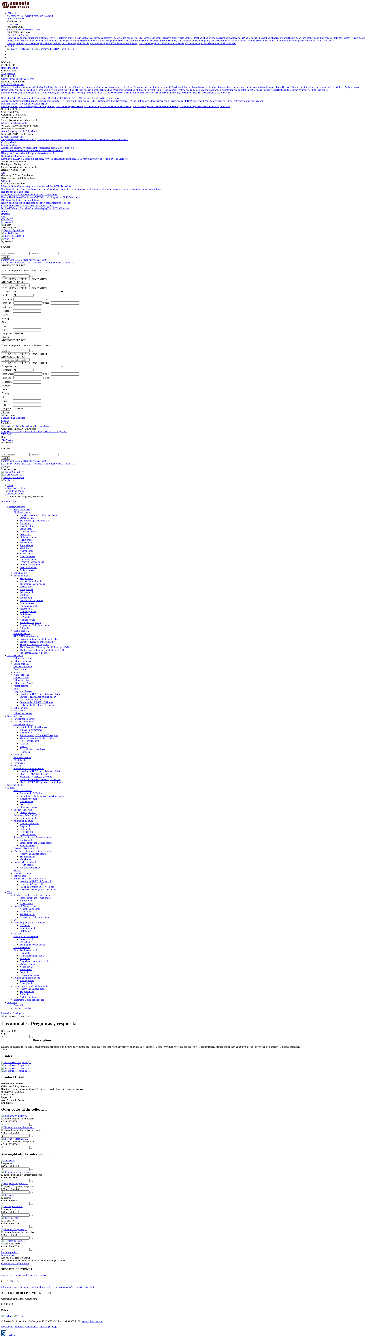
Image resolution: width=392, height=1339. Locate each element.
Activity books (358, 38)
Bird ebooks (38, 147)
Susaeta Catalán (15, 655)
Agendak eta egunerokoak (32, 749)
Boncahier (25, 35)
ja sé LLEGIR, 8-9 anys (31, 699)
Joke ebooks (105, 139)
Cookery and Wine (22, 809)
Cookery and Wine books (203, 101)
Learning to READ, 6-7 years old (17, 158)
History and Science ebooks (14, 153)
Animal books (237, 38)
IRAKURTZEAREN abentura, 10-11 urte (40, 779)
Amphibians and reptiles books (62, 189)
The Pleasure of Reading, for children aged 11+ (185, 43)
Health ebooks (8, 156)
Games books (51, 194)
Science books (75, 40)
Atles (16, 688)
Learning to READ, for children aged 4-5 (40, 694)
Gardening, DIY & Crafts (25, 815)
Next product (7, 1255)
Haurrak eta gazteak (23, 724)
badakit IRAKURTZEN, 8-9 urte (36, 776)
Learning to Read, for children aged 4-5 (26, 43)
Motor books (223, 40)
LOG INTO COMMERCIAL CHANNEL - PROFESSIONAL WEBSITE (37, 262)
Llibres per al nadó (22, 658)
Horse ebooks (51, 147)
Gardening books (237, 40)
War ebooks (49, 153)
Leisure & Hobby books (172, 40)
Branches (5, 214)
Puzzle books (183, 38)
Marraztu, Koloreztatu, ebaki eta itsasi (38, 738)
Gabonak (17, 754)
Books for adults (56, 98)
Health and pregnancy (294, 40)
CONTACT (7, 219)
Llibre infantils (20, 708)
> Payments (23, 1287)
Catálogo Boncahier (26, 431)
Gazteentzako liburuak (24, 721)
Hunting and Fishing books (39, 101)
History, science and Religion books (165, 101)
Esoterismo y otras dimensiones (247, 101)
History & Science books (300, 38)
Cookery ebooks (9, 142)
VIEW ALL (7, 434)
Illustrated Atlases (31, 29)
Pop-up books (211, 38)
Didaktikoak (19, 760)
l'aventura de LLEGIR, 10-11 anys (36, 702)
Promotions (6, 1013)
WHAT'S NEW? (9, 501)
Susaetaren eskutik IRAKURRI (28, 768)
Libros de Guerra (224, 101)
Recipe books (14, 40)
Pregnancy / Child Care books (319, 40)
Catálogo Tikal (60, 431)
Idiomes (17, 672)
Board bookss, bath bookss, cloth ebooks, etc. (45, 139)
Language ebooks (16, 131)
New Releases (8, 431)
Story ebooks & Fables (12, 139)
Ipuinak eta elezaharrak (31, 730)
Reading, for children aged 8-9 (97, 43)
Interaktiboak (26, 732)
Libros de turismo (151, 40)
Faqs (3, 216)
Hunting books (8, 191)
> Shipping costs (9, 1287)
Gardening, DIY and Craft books (132, 101)
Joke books (156, 38)
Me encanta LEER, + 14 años (222, 43)
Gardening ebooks (10, 145)
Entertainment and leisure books (16, 194)
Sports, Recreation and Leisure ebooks (32, 837)
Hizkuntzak (19, 763)
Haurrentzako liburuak (24, 719)
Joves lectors (19, 710)
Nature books (250, 38)
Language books (280, 38)
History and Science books (14, 202)
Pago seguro (7, 1326)
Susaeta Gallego (15, 785)
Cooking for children (322, 38)
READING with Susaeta (109, 98)
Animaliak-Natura (22, 757)
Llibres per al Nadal (23, 683)
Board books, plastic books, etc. (76, 38)
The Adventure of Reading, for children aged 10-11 (137, 43)
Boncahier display (38, 103)
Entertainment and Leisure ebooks (31, 150)
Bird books (42, 189)
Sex (114, 101)
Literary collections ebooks (14, 123)
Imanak (23, 746)
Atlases (4, 131)
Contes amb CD (21, 663)
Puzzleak (24, 743)
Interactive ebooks (76, 139)
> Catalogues (30, 1275)
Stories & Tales (53, 38)
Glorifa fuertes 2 (15, 29)
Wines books (22, 205)
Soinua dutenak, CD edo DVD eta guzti (39, 735)
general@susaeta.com (92, 1321)
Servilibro (11, 1335)
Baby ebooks (31, 131)
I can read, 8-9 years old (45, 158)
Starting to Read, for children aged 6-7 (64, 43)
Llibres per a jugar (22, 661)
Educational (97, 38)
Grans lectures (20, 669)
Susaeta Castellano (16, 506)
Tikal (17, 35)
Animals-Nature (275, 40)
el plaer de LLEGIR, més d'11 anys (37, 705)
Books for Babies (15, 18)
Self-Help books (43, 197)
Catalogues (18, 1013)
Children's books (26, 98)
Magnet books (197, 38)
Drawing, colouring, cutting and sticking (26, 38)
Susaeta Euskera (15, 716)
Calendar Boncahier (20, 103)
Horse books (112, 189)
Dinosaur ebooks (66, 147)
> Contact (42, 1275)
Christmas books (169, 38)
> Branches (18, 1275)
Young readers (14, 24)
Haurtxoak (25, 752)
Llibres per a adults (22, 713)
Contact (5, 420)
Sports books (137, 40)
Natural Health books (11, 197)
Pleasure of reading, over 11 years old (109, 158)
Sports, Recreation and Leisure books (71, 101)
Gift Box (187, 101)
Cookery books (8, 205)
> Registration (89, 1287)
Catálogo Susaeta (44, 431)
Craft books (251, 40)
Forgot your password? (12, 260)
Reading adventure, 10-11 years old (74, 158)
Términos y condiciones (26, 1326)
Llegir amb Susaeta (22, 691)
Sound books (126, 38)
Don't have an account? (35, 260)
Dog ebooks (26, 147)
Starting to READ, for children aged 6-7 (39, 697)
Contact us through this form (15, 1263)
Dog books (6, 189)
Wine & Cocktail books (32, 40)
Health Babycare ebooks (25, 862)
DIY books (262, 40)
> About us (6, 1275)
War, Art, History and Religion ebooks (32, 851)
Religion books (113, 40)
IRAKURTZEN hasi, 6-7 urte (34, 774)
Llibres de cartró (21, 677)
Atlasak (17, 765)
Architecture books (60, 202)
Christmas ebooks (119, 139)
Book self (6, 103)
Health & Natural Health (100, 101)
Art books (101, 40)
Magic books (224, 38)
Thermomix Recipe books (55, 40)
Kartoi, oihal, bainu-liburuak (33, 727)
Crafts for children (342, 38)
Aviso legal (45, 1326)
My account (7, 222)
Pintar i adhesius (21, 674)
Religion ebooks (36, 153)
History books (89, 40)
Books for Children (22, 790)
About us (5, 211)
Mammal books (84, 189)
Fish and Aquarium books (24, 189)
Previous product (9, 1252)
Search (5, 337)
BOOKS (11, 13)
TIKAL (24, 279)
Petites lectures (20, 685)
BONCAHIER (39, 279)
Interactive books (111, 38)
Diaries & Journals (142, 38)
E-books (11, 35)
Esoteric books (191, 40)
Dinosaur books (264, 38)
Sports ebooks (8, 150)
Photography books (207, 40)
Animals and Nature (11, 147)
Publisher (11, 46)
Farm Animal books (137, 189)
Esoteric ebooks (55, 150)
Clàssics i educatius (22, 666)
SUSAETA (10, 279)
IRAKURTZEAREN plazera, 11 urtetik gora (41, 782)
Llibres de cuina (21, 680)
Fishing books (22, 191)
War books (125, 40)
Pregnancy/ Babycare (25, 156)
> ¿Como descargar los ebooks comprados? (51, 1287)
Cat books (123, 189)
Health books (28, 197)
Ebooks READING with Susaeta (29, 878)
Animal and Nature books (13, 101)
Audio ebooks (92, 139)
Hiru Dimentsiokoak (29, 741)
